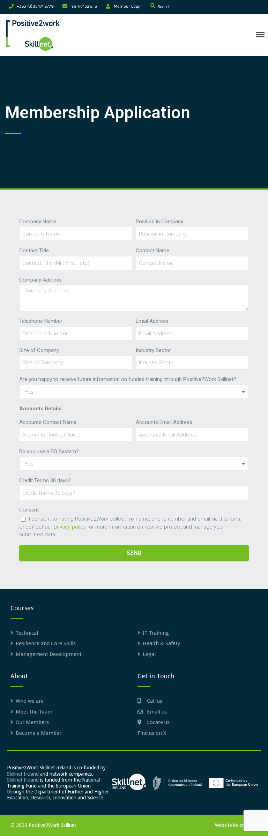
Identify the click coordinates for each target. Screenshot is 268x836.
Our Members (32, 722)
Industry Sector (153, 350)
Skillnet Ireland (23, 774)
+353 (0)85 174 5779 (35, 7)
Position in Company (159, 221)
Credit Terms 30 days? (45, 480)
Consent (29, 510)
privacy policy (70, 527)
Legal (149, 654)
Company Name (37, 221)
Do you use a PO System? (49, 451)
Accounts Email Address (164, 422)
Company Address (40, 280)
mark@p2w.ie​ (83, 7)
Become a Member (38, 733)
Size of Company (39, 350)
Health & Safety (161, 643)
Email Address (152, 321)
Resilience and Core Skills (46, 643)
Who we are (30, 701)
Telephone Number (40, 321)
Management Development (49, 654)
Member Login (128, 7)
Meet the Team (34, 712)
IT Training (156, 633)
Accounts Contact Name (47, 422)
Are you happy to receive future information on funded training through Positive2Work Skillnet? (127, 379)
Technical (27, 633)
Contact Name (152, 250)
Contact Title (34, 250)
